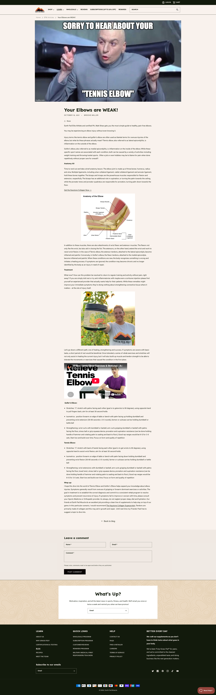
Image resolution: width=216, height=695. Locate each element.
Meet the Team (42, 657)
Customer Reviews (81, 645)
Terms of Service (117, 653)
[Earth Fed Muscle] (39, 9)
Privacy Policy (116, 657)
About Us (40, 637)
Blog (38, 649)
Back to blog (109, 521)
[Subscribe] (125, 610)
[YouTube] (177, 671)
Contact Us (115, 637)
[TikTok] (172, 671)
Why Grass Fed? (43, 641)
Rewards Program (81, 649)
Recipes (39, 653)
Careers (113, 649)
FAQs (112, 641)
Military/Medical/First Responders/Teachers (83, 654)
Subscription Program (83, 641)
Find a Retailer (116, 645)
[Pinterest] (162, 671)
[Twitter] (152, 671)
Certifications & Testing (46, 645)
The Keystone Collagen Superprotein (120, 505)
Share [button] (69, 121)
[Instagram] (167, 671)
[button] (176, 2)
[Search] (177, 9)
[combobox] (155, 9)
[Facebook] (157, 671)
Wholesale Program (82, 637)
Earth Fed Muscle (111, 690)
